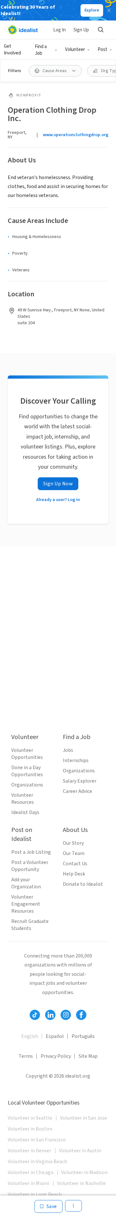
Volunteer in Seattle (30, 1118)
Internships (76, 760)
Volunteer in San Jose (83, 1118)
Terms (26, 1056)
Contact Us (75, 863)
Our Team (73, 853)
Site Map (88, 1056)
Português (83, 1036)
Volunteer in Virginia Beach (37, 1161)
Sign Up (81, 30)
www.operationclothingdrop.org (75, 135)
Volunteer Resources (22, 799)
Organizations (27, 784)
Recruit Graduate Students (30, 925)
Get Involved (12, 50)
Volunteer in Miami (28, 1183)
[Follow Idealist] (35, 1015)
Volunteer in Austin (80, 1150)
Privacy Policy (56, 1056)
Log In (59, 30)
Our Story (73, 843)
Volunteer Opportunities (27, 754)
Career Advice (77, 791)
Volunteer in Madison (84, 1172)
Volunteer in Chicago (30, 1172)
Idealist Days (25, 812)
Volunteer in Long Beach (35, 1194)
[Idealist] (23, 29)
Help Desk (74, 873)
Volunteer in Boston (30, 1128)
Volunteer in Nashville (81, 1183)
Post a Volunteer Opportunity (29, 866)
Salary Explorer (79, 781)
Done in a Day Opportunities (27, 771)
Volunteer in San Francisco (37, 1139)
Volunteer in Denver (29, 1150)
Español (55, 1036)
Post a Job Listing (31, 852)
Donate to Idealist (83, 884)
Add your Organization (26, 883)
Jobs (68, 750)
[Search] (100, 30)
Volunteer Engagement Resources (25, 904)
